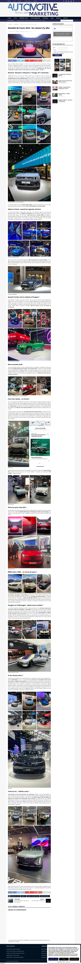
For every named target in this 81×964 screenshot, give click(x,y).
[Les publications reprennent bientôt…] (55, 76)
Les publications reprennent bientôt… (64, 75)
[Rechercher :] (66, 20)
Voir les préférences (74, 959)
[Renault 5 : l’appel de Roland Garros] (62, 69)
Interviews (45, 18)
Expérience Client (23, 18)
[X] (66, 1)
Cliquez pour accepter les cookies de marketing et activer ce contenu (62, 34)
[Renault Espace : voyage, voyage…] (55, 95)
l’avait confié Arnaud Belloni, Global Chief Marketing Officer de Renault (31, 75)
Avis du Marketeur (35, 18)
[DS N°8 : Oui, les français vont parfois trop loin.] (55, 82)
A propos (19, 1)
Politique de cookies (61, 961)
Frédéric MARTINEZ (20, 31)
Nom (54, 47)
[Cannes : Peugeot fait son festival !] (56, 69)
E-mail (54, 50)
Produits (58, 18)
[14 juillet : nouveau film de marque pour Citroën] (55, 88)
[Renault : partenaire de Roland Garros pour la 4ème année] (68, 65)
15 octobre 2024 (13, 31)
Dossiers (28, 31)
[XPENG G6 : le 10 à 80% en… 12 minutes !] (62, 61)
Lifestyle (65, 18)
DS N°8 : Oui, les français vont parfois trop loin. (65, 81)
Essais (52, 18)
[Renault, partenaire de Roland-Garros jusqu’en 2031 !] (56, 65)
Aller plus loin (27, 1)
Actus (15, 18)
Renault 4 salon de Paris (33, 896)
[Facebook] (64, 1)
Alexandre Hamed (15, 961)
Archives (9, 1)
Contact (35, 1)
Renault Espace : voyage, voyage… (64, 94)
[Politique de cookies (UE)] (73, 1)
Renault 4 (23, 896)
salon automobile (45, 896)
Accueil (9, 18)
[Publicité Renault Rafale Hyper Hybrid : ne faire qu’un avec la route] (68, 69)
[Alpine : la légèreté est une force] (68, 61)
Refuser (64, 959)
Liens (14, 1)
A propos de (67, 961)
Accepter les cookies (53, 959)
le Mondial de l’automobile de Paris (32, 64)
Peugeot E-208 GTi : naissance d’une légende (65, 100)
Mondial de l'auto (15, 896)
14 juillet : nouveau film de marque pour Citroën (64, 88)
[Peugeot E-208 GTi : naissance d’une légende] (56, 61)
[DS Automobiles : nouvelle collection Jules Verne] (62, 65)
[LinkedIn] (69, 1)
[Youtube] (71, 1)
